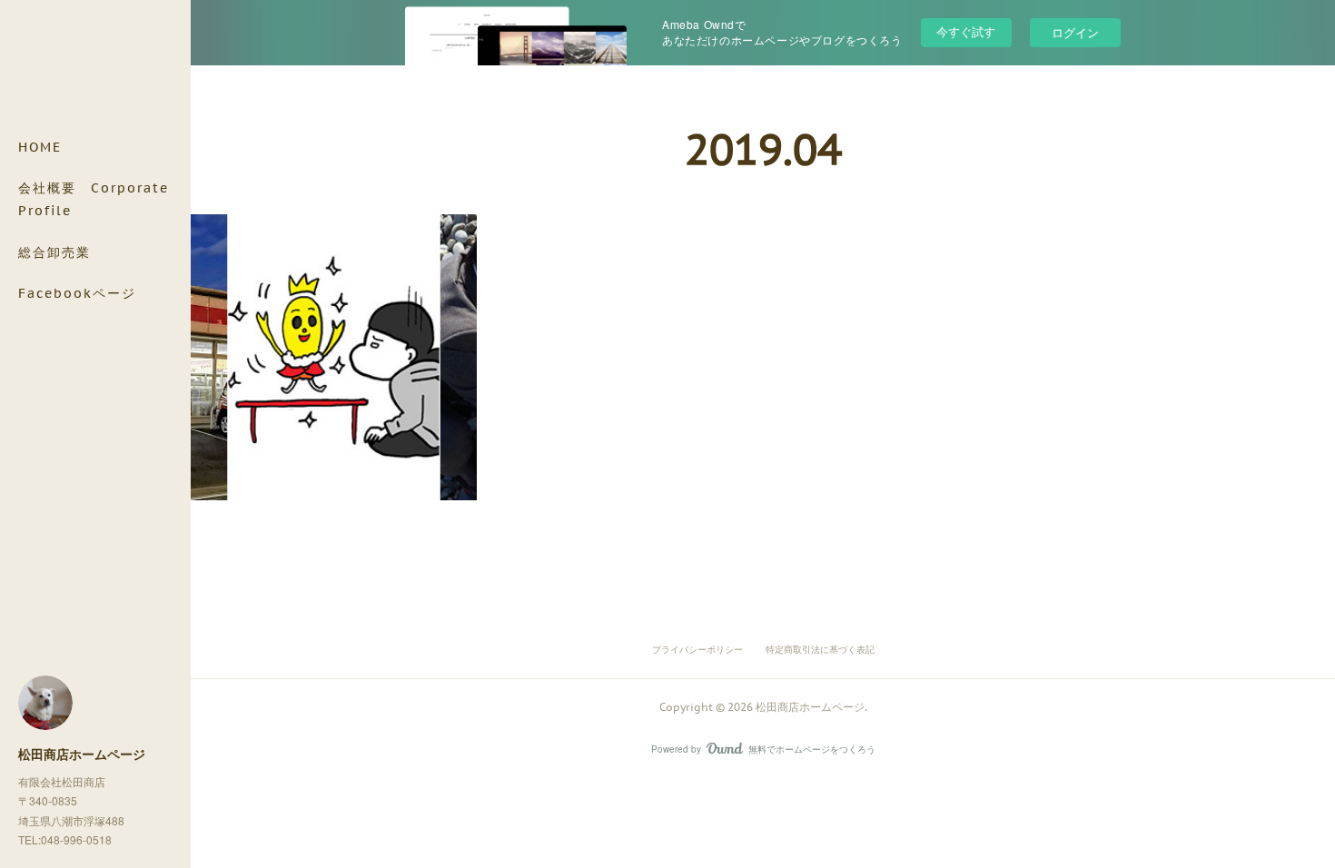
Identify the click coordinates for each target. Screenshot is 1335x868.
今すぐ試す (965, 31)
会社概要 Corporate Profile (93, 199)
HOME (40, 147)
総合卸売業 (54, 252)
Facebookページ (77, 293)
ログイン (1075, 32)
